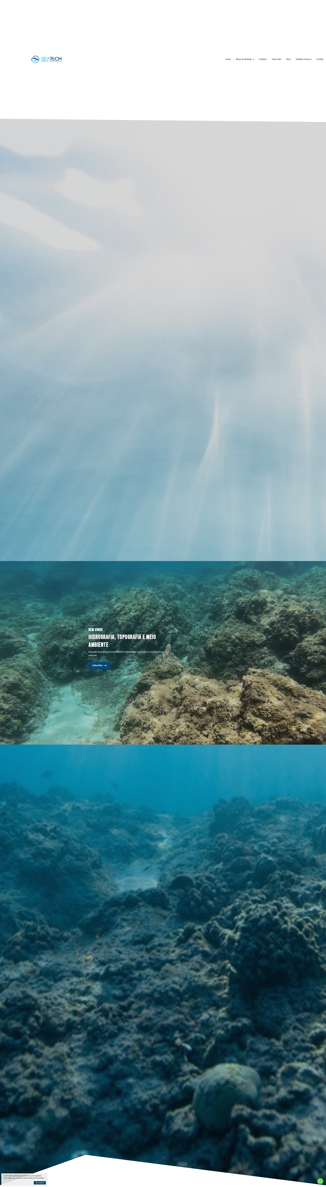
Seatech (46, 59)
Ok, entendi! (40, 1183)
